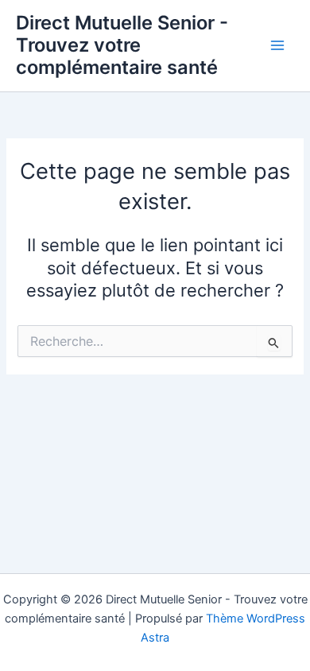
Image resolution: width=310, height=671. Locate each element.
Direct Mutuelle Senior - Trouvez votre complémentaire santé (122, 45)
